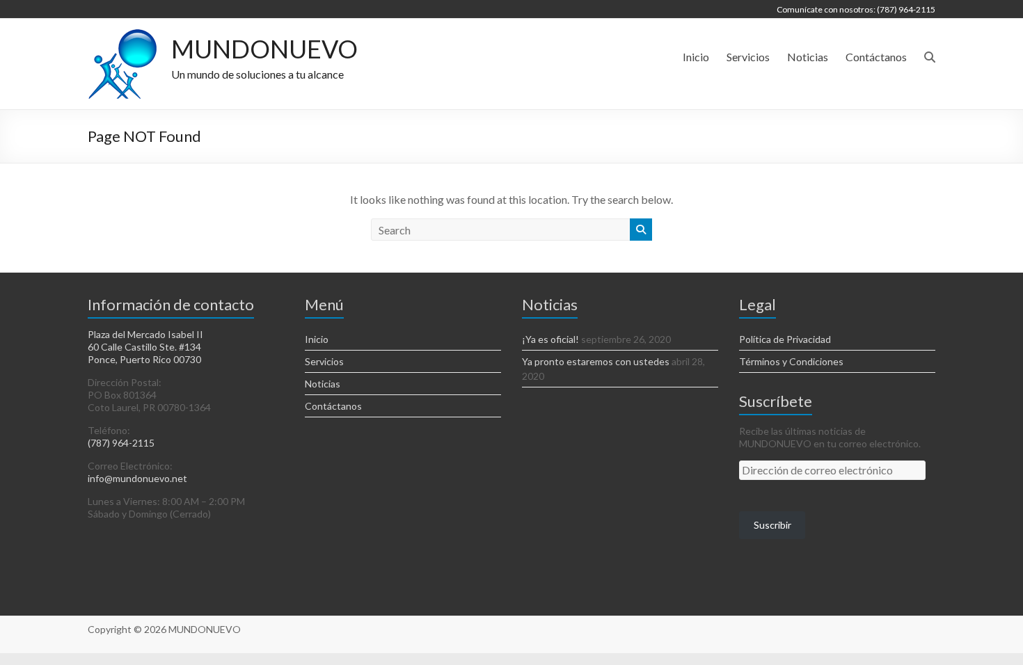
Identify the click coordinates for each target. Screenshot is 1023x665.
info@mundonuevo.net (137, 478)
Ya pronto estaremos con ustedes (595, 361)
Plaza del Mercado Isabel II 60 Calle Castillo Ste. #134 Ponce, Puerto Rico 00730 (145, 346)
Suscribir (772, 525)
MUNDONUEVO (264, 48)
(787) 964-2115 (121, 443)
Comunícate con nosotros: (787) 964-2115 (856, 9)
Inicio (696, 56)
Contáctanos (876, 56)
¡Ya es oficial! (550, 339)
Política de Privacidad (785, 339)
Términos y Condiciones (791, 361)
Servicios (748, 56)
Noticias (807, 56)
